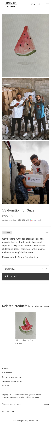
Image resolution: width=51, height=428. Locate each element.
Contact (5, 386)
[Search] (39, 5)
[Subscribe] (45, 404)
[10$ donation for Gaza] (25, 325)
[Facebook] (3, 412)
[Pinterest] (13, 412)
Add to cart (11, 276)
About (5, 368)
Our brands (7, 373)
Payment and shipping (12, 377)
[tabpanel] (25, 335)
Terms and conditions (12, 381)
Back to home (35, 306)
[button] (22, 220)
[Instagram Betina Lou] (8, 412)
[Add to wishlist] (47, 232)
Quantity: (10, 269)
